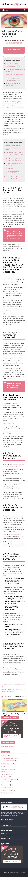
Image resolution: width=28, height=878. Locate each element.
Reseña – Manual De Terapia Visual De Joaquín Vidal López (13, 690)
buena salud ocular (9, 593)
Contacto (3, 823)
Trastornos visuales (7, 790)
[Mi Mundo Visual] (3, 10)
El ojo (3, 766)
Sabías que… (5, 774)
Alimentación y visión (9, 779)
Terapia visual (5, 785)
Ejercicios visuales (6, 764)
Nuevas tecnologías (7, 769)
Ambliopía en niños (9, 761)
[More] (21, 43)
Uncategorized (5, 793)
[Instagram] (10, 43)
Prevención (6, 782)
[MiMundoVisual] (14, 805)
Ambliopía (4, 756)
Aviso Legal (4, 833)
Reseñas (3, 771)
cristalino (9, 115)
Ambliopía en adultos (9, 758)
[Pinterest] (12, 43)
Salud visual (4, 777)
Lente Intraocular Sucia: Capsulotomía (13, 84)
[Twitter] (7, 43)
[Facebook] (18, 43)
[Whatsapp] (15, 43)
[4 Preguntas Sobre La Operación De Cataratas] (14, 700)
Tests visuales (5, 787)
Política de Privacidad (6, 836)
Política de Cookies (5, 838)
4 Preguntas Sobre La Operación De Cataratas (13, 714)
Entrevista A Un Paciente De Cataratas (14, 685)
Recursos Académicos (8, 746)
